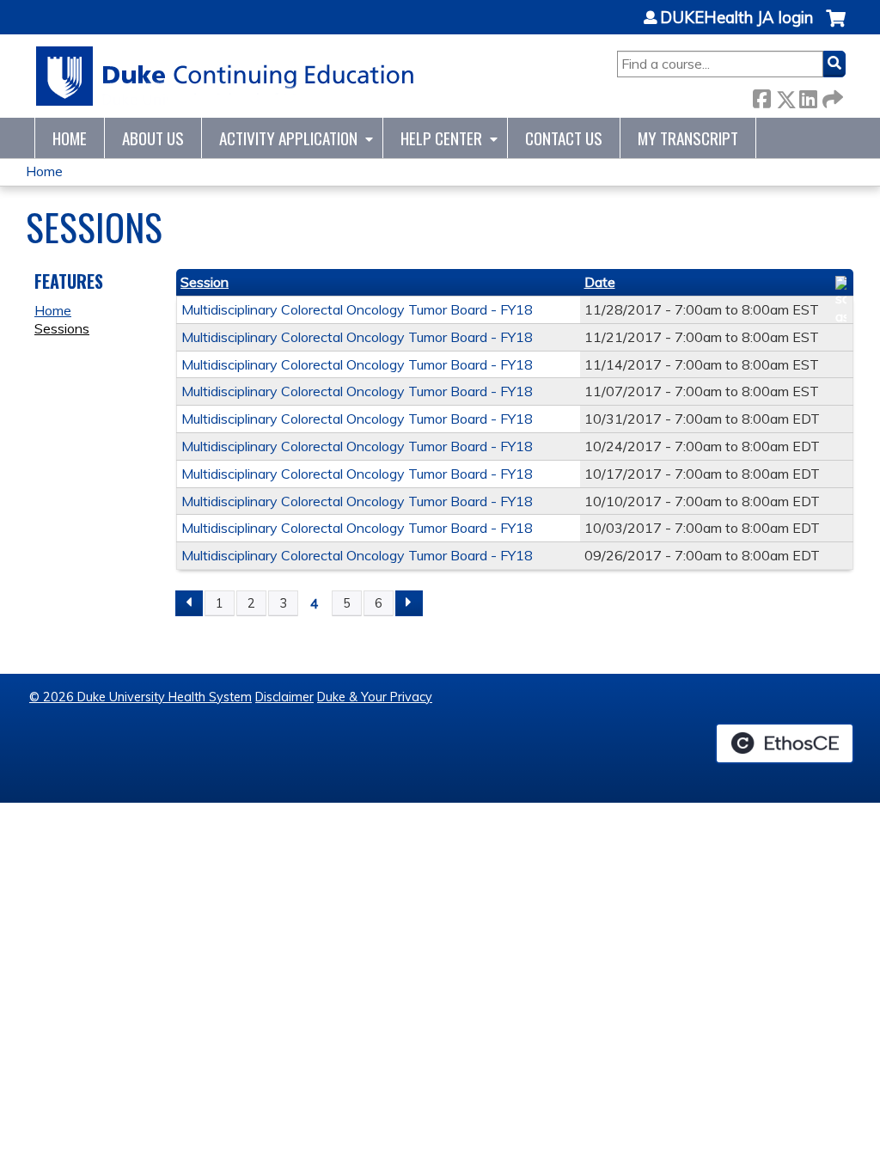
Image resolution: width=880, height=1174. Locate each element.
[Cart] (836, 27)
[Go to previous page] (189, 603)
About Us (153, 137)
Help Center (441, 137)
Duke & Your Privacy (374, 697)
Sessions (61, 328)
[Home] (225, 76)
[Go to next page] (409, 603)
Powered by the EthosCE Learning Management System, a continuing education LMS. (784, 743)
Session (204, 281)
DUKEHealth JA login (736, 18)
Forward (831, 96)
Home (69, 137)
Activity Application (288, 137)
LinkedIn (807, 96)
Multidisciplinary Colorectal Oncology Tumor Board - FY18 (357, 309)
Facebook (761, 96)
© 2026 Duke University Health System (140, 697)
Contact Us (563, 137)
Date (599, 281)
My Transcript (688, 137)
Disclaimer (284, 697)
